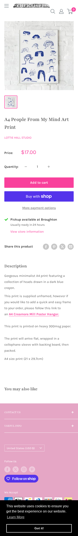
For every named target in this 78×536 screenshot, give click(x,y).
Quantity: (11, 167)
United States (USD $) (21, 448)
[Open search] (52, 11)
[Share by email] (71, 246)
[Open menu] (6, 6)
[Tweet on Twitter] (62, 246)
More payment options (39, 208)
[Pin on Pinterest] (54, 246)
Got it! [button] (39, 528)
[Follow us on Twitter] (16, 469)
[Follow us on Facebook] (7, 469)
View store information (27, 232)
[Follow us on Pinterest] (32, 469)
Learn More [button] (15, 517)
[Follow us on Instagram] (24, 469)
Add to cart (39, 182)
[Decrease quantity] (25, 166)
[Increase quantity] (48, 166)
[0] (70, 11)
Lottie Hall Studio (17, 137)
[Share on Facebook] (46, 246)
